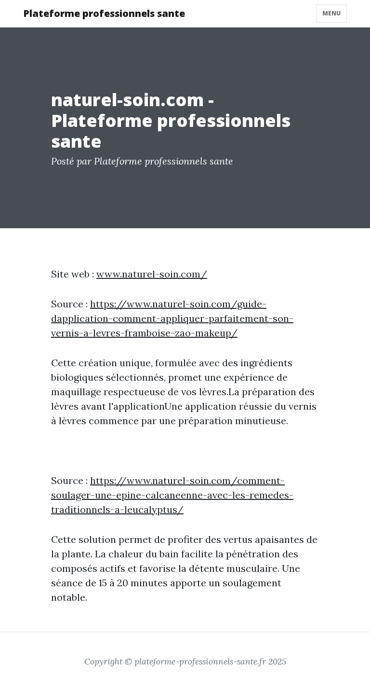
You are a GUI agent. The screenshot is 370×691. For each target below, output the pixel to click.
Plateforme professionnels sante (104, 13)
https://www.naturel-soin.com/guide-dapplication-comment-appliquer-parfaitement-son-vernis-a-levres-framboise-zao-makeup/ (172, 318)
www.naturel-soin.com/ (151, 274)
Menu (331, 13)
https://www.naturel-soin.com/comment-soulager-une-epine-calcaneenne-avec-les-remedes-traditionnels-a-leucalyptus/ (172, 494)
